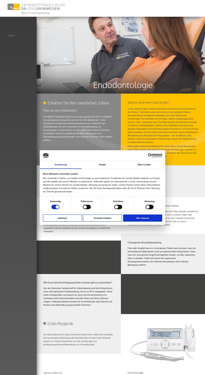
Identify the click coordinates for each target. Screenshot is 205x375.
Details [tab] (102, 164)
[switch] (87, 207)
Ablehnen (62, 218)
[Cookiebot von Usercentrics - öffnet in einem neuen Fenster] (150, 155)
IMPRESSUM (47, 373)
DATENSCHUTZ (57, 373)
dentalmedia (134, 373)
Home (11, 35)
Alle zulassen (142, 218)
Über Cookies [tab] (144, 164)
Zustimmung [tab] (61, 164)
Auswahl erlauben (102, 218)
